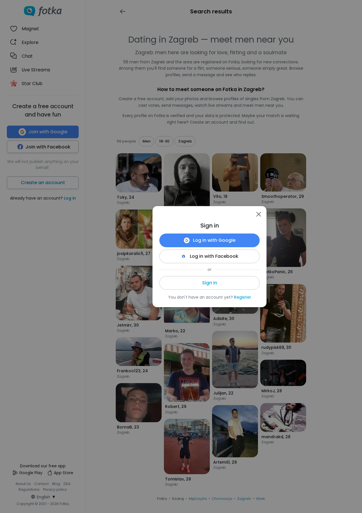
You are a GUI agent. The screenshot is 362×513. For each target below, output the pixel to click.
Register (242, 297)
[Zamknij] (258, 214)
